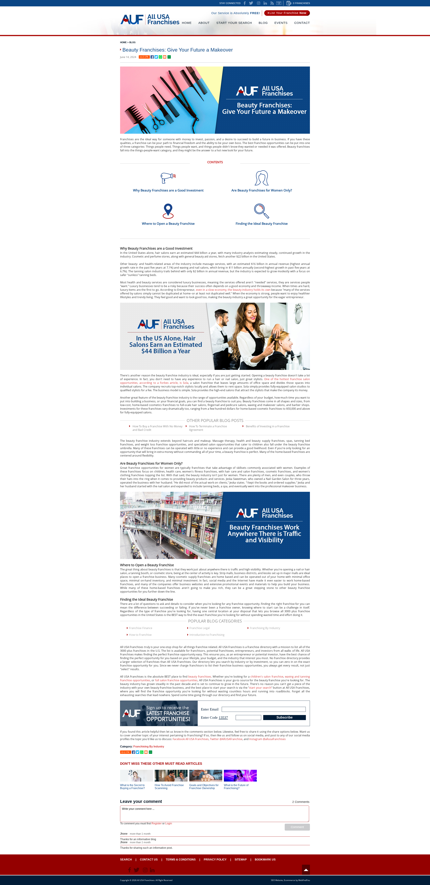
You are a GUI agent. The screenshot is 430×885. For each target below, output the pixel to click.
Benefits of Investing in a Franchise (268, 426)
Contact (302, 23)
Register (157, 823)
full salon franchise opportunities (176, 680)
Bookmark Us (265, 859)
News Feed (272, 3)
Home (187, 23)
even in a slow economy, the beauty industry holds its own (233, 290)
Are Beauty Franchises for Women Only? (261, 190)
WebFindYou (304, 880)
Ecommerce (289, 880)
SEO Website (277, 880)
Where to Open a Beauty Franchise (168, 223)
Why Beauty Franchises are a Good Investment (168, 190)
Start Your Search (234, 23)
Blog (263, 23)
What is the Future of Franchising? (236, 787)
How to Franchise (140, 635)
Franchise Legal (199, 628)
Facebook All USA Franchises (191, 739)
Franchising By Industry (265, 628)
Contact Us (149, 859)
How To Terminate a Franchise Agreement (208, 428)
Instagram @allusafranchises (267, 739)
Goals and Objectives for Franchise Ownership (204, 787)
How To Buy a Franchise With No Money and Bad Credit (157, 428)
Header (306, 870)
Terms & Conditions (181, 859)
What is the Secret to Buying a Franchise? (132, 787)
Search (126, 859)
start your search (260, 687)
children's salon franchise (266, 676)
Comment (297, 827)
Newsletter (278, 3)
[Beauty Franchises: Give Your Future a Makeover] (152, 57)
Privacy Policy (215, 859)
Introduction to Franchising (206, 635)
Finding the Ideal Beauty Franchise (262, 223)
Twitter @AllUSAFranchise (226, 739)
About (204, 23)
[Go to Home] (150, 24)
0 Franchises (301, 3)
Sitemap (241, 859)
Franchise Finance (140, 628)
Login (168, 823)
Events (281, 23)
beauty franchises (199, 676)
